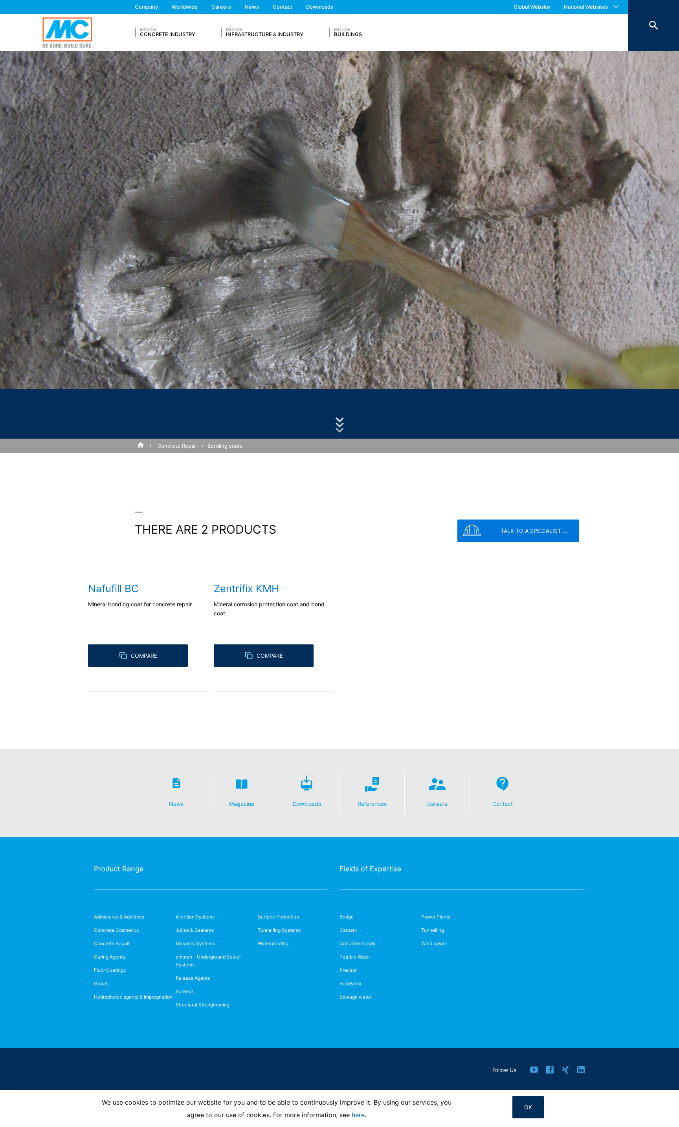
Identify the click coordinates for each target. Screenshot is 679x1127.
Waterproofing (273, 943)
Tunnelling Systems (279, 930)
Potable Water (355, 957)
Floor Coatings (110, 970)
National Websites (586, 7)
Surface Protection (278, 917)
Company (146, 7)
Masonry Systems (195, 943)
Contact (282, 7)
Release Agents (193, 978)
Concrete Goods (357, 943)
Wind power (434, 943)
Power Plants (435, 917)
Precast (348, 970)
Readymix (350, 983)
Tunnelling (432, 930)
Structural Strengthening (202, 1005)
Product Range (118, 869)
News (252, 7)
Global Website (532, 7)
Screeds (185, 991)
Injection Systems (195, 917)
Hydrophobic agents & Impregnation (133, 997)
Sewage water (355, 997)
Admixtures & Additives (119, 917)
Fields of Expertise (370, 869)
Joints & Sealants (195, 930)
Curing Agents (109, 957)
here (358, 1115)
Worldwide (185, 7)
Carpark (348, 930)
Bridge (347, 917)
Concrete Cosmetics (116, 930)
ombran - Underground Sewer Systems (208, 961)
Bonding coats (224, 446)
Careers (221, 7)
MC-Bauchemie (67, 32)
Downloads (319, 7)
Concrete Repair (177, 446)
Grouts (101, 983)
